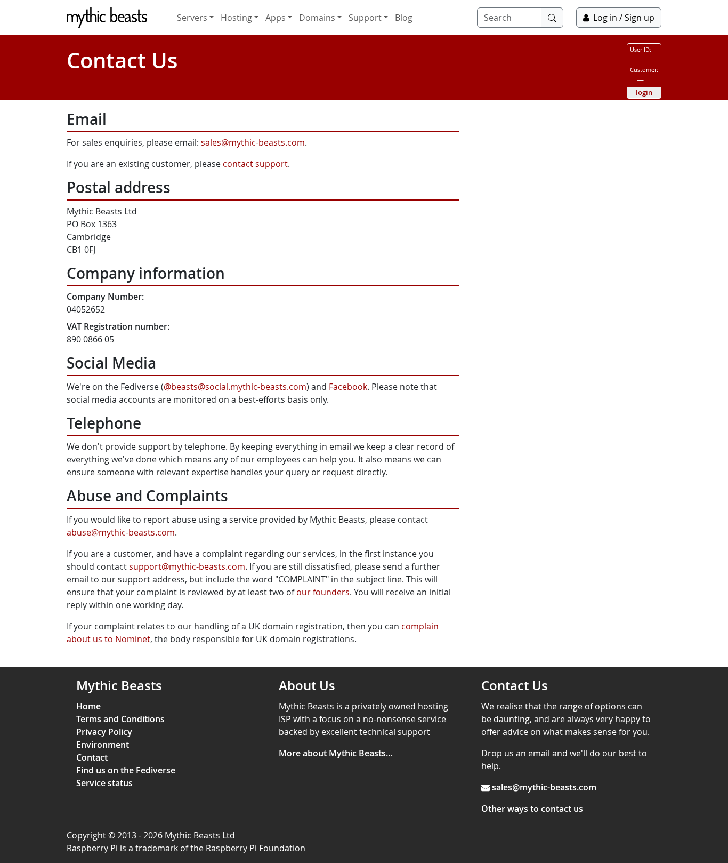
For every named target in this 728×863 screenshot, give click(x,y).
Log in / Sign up (623, 17)
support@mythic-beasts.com (187, 566)
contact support (255, 164)
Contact (92, 757)
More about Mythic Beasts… (336, 753)
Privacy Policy (104, 732)
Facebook (348, 387)
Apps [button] (275, 17)
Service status (104, 783)
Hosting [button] (236, 17)
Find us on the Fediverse (125, 770)
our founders (323, 592)
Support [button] (365, 17)
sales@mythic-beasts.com (253, 142)
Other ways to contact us (532, 808)
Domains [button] (317, 17)
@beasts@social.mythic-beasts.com (235, 387)
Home (88, 706)
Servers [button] (192, 17)
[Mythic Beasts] (107, 17)
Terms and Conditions (120, 719)
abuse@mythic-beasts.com (121, 532)
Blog (403, 17)
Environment (102, 744)
